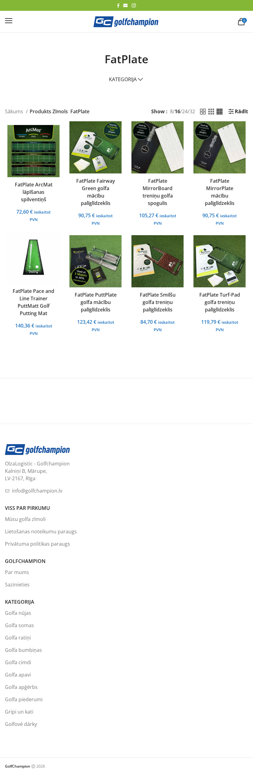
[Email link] (125, 5)
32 (192, 111)
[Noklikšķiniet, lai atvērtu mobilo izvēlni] (9, 21)
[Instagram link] (134, 5)
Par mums (17, 572)
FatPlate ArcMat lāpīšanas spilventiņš (33, 192)
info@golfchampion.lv (37, 490)
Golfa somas (19, 625)
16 (177, 111)
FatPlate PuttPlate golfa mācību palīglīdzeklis (96, 302)
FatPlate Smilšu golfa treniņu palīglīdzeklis (158, 302)
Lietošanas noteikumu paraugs (41, 531)
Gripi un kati (19, 711)
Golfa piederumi (24, 699)
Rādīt (241, 111)
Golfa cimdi (18, 662)
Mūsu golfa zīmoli (25, 519)
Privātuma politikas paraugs (37, 543)
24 (185, 111)
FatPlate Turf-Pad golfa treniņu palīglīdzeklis (219, 302)
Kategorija (123, 79)
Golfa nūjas (18, 613)
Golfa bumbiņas (23, 650)
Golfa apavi (18, 674)
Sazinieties (17, 584)
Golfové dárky (21, 724)
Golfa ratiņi (18, 637)
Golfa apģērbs (21, 687)
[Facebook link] (118, 5)
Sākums (14, 111)
